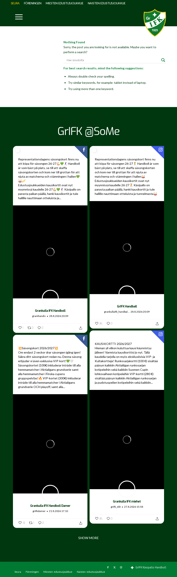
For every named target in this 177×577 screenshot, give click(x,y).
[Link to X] (114, 567)
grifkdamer (39, 511)
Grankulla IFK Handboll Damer (50, 506)
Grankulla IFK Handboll (50, 311)
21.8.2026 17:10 (58, 511)
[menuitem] (16, 3)
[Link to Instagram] (121, 567)
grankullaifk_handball (116, 311)
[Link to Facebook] (108, 567)
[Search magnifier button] (163, 60)
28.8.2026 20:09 (58, 316)
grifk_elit (116, 506)
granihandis (39, 316)
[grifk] (154, 23)
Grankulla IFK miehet (127, 501)
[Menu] (17, 16)
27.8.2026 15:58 (133, 506)
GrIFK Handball (127, 306)
